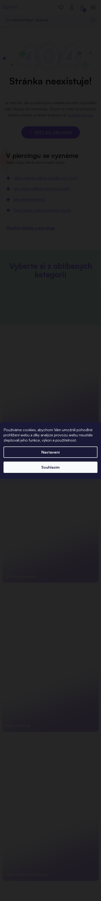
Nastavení (50, 452)
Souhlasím (50, 467)
